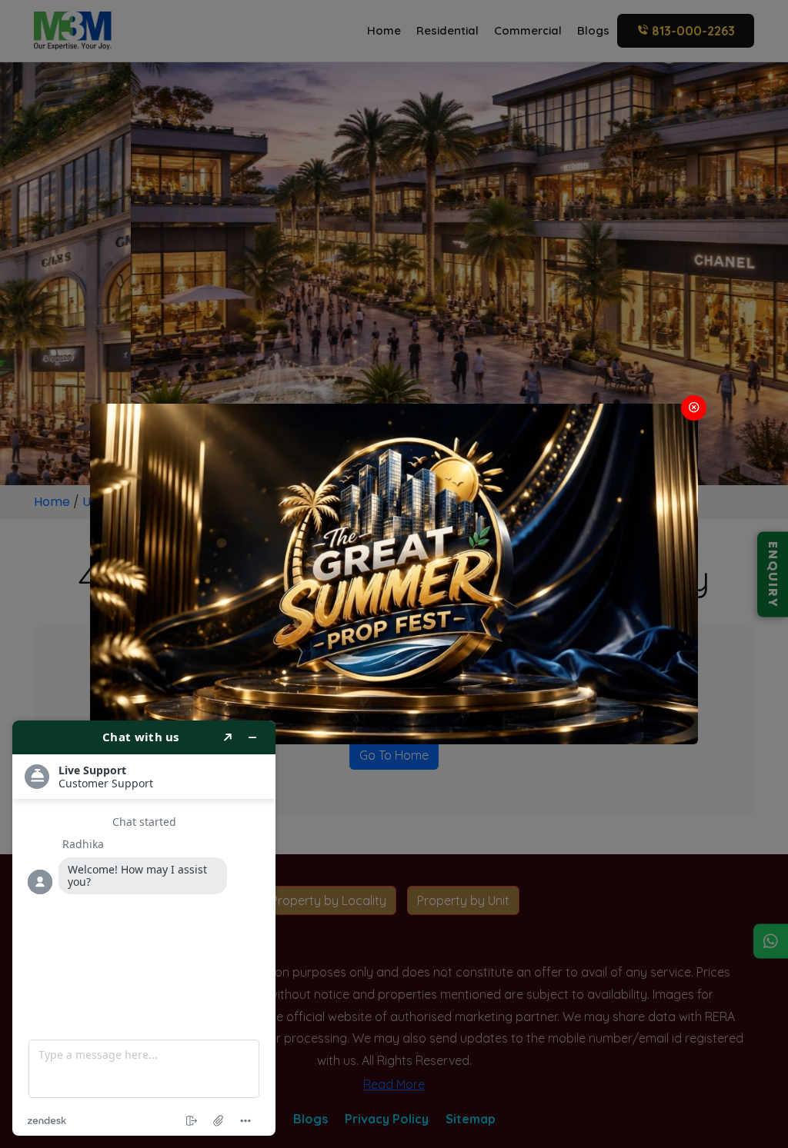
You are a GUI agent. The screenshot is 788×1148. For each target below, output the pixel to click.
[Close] (693, 408)
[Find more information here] (144, 928)
